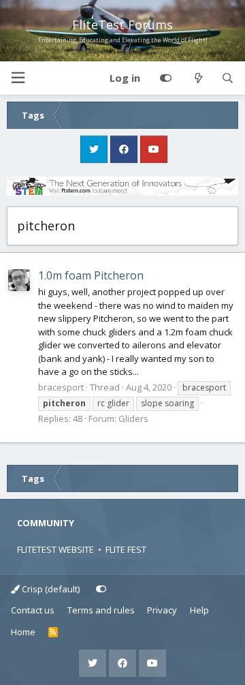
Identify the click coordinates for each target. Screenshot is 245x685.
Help (199, 610)
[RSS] (53, 632)
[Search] (227, 78)
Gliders (133, 418)
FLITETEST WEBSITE (55, 549)
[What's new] (197, 78)
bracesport (61, 387)
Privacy (162, 610)
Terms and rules (101, 610)
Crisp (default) (50, 589)
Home (23, 632)
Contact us (32, 610)
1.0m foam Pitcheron (91, 275)
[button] (18, 78)
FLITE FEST (125, 549)
